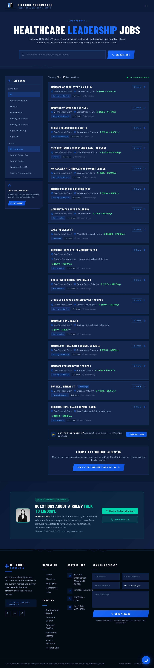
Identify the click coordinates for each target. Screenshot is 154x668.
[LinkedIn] (14, 613)
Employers (51, 583)
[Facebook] (7, 613)
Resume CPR (52, 647)
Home (49, 574)
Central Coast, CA (19, 155)
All (11, 94)
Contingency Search (51, 612)
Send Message (122, 613)
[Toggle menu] (146, 6)
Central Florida (17, 161)
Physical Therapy (18, 130)
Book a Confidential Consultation (96, 467)
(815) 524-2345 (79, 599)
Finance (13, 106)
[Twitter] (22, 613)
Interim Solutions (50, 642)
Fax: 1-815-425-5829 (79, 608)
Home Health (16, 112)
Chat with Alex (136, 434)
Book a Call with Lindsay (122, 511)
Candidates (52, 587)
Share (138, 87)
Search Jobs (123, 54)
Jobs (48, 592)
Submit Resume (16, 203)
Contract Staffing (50, 627)
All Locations (16, 149)
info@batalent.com (84, 589)
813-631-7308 (122, 519)
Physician (14, 136)
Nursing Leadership (19, 118)
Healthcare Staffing (51, 634)
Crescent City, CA (18, 167)
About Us (50, 579)
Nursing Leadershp (19, 124)
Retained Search (50, 619)
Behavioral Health (18, 100)
